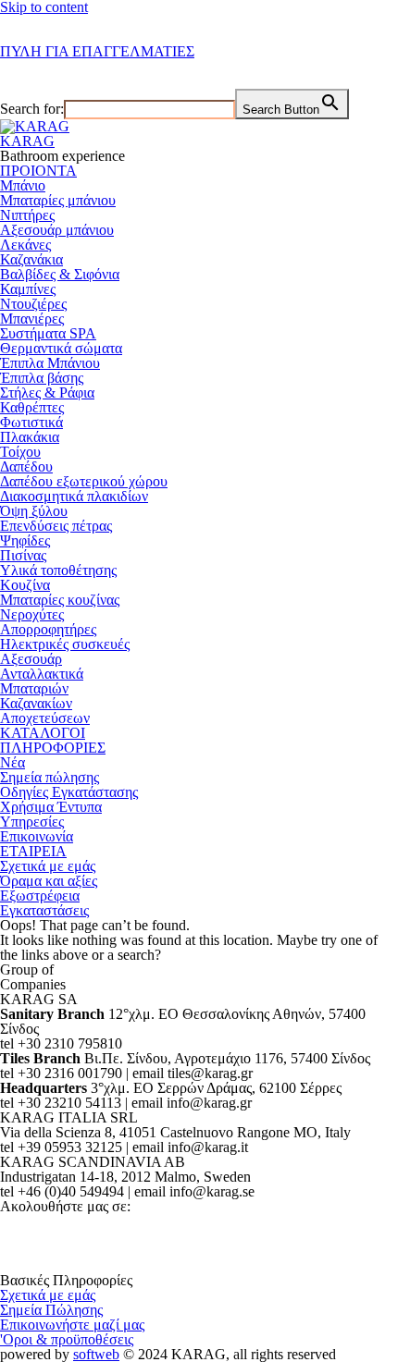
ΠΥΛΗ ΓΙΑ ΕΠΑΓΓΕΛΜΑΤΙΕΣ (97, 51)
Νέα (12, 762)
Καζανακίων (36, 703)
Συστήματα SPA (48, 333)
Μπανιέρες (32, 318)
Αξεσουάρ (31, 659)
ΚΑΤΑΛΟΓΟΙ (42, 733)
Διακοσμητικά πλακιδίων (74, 496)
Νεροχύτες (32, 614)
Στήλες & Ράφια (47, 392)
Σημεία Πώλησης (51, 1310)
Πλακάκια (29, 437)
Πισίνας (23, 555)
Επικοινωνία (36, 836)
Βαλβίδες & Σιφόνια (59, 274)
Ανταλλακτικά (41, 673)
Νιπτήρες (27, 215)
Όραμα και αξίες (48, 881)
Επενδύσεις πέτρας (56, 526)
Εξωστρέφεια (40, 895)
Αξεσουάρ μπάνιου (57, 230)
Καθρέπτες (32, 407)
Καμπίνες (28, 289)
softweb (96, 1354)
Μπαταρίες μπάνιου (58, 200)
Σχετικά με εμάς (47, 866)
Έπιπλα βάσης (41, 378)
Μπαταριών (34, 688)
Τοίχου (20, 452)
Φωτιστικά (31, 422)
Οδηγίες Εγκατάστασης (69, 792)
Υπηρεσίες (32, 821)
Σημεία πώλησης (49, 777)
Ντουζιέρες (33, 304)
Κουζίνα (25, 585)
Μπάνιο (22, 185)
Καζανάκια (31, 259)
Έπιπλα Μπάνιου (50, 363)
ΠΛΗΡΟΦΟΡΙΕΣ (53, 747)
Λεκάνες (25, 244)
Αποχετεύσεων (45, 718)
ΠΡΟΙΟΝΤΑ (38, 170)
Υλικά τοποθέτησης (58, 570)
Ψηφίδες (25, 540)
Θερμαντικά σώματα (61, 348)
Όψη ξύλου (34, 511)
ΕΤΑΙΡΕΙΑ (33, 851)
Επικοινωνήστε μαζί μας (72, 1324)
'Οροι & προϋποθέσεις (66, 1339)
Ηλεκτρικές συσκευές (65, 644)
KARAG (27, 141)
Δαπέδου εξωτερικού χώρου (84, 481)
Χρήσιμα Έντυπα (51, 807)
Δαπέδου (26, 466)
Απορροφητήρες (48, 629)
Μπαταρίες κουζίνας (59, 599)
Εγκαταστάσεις (44, 910)
